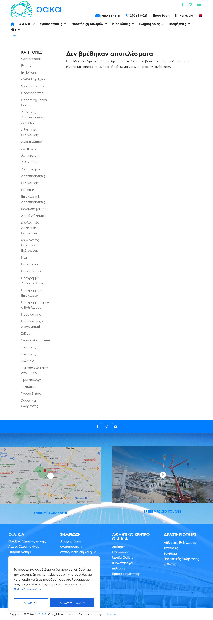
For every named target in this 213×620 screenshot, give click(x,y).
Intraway (113, 614)
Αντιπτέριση (29, 148)
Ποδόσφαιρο (31, 271)
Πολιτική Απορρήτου (28, 589)
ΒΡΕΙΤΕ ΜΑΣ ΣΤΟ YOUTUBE (162, 511)
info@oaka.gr (110, 15)
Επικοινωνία (184, 15)
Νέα (24, 257)
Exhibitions (28, 72)
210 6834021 (138, 15)
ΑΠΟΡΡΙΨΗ (31, 603)
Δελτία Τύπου (30, 162)
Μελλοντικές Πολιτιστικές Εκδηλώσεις (30, 245)
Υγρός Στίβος (31, 393)
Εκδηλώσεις (30, 183)
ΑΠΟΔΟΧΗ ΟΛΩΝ (72, 603)
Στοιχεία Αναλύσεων (36, 340)
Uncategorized (32, 93)
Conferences (31, 59)
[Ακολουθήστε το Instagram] (190, 4)
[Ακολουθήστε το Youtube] (199, 4)
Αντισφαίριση (31, 155)
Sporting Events (32, 86)
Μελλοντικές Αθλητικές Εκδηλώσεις (30, 227)
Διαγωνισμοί (30, 169)
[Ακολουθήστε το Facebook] (182, 4)
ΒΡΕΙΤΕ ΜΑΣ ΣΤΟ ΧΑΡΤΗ (50, 512)
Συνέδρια (27, 361)
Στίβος (26, 333)
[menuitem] (200, 16)
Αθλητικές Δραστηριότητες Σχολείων (33, 117)
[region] (54, 584)
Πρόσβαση (161, 15)
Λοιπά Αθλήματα (33, 215)
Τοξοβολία (28, 387)
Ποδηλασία (29, 264)
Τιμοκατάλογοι (31, 380)
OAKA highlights (33, 79)
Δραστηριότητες (33, 176)
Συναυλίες (28, 347)
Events (26, 65)
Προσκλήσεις (31, 314)
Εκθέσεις (27, 189)
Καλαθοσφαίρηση (34, 209)
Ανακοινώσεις (31, 141)
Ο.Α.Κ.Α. (41, 614)
